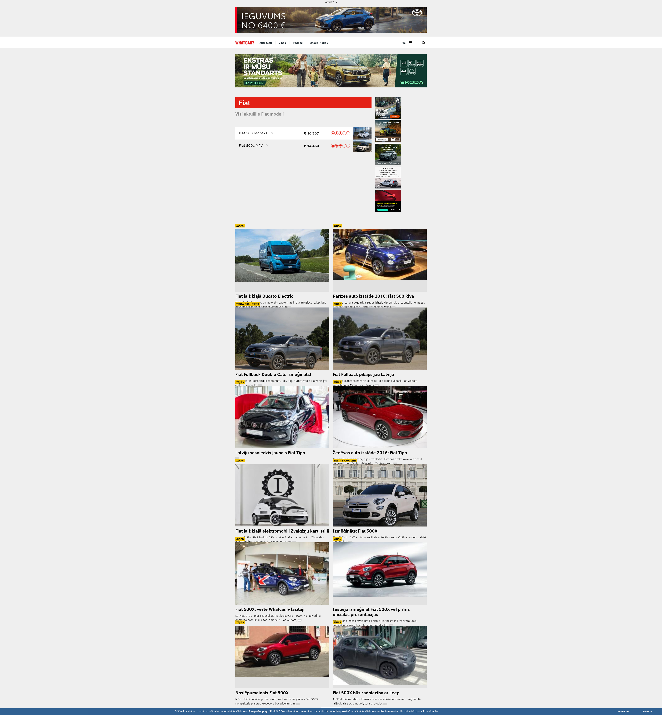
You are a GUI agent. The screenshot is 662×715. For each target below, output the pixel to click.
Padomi (298, 42)
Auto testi (265, 42)
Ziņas (282, 42)
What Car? (244, 42)
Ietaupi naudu (319, 42)
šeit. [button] (437, 711)
